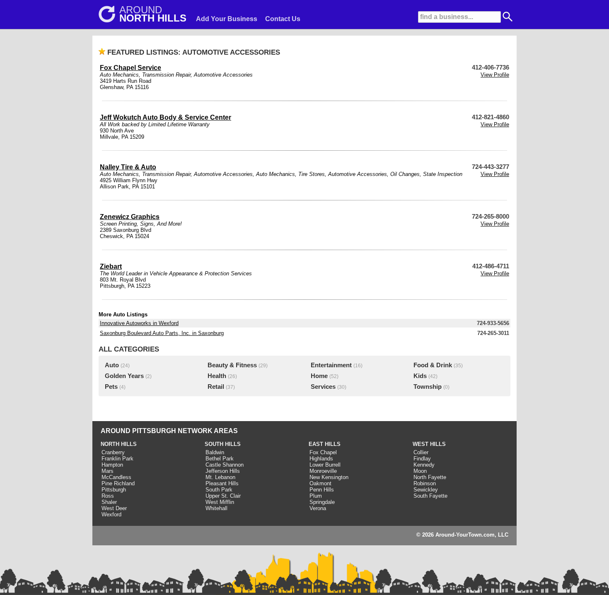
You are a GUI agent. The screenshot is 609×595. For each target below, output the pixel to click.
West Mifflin (219, 502)
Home (319, 376)
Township (427, 386)
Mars (108, 471)
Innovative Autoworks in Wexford (139, 323)
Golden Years (124, 376)
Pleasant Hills (222, 483)
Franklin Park (117, 458)
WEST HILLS (429, 444)
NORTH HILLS (119, 444)
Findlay (422, 458)
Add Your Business (226, 18)
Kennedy (424, 465)
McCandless (116, 477)
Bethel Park (219, 458)
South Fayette (430, 496)
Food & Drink (432, 365)
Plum (315, 496)
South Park (218, 490)
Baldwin (214, 452)
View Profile (495, 75)
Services (323, 386)
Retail (216, 386)
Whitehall (216, 508)
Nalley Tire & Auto (128, 167)
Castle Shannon (224, 465)
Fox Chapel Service (130, 67)
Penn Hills (321, 490)
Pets (111, 386)
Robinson (424, 483)
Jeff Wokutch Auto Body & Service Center (165, 117)
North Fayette (429, 477)
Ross (108, 496)
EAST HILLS (325, 444)
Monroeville (323, 471)
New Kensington (328, 477)
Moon (420, 471)
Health (217, 376)
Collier (420, 452)
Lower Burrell (325, 465)
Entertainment (331, 365)
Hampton (112, 465)
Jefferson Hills (222, 471)
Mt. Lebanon (220, 477)
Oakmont (320, 483)
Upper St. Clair (223, 496)
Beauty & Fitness (232, 365)
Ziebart (111, 266)
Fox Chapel (323, 452)
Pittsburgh (114, 490)
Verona (317, 508)
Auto (112, 365)
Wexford (111, 514)
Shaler (109, 502)
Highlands (321, 458)
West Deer (114, 508)
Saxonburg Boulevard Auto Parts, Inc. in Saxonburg (162, 333)
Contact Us (282, 18)
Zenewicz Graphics (130, 216)
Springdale (322, 502)
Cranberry (113, 452)
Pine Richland (118, 483)
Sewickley (425, 490)
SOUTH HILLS (223, 444)
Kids (420, 376)
